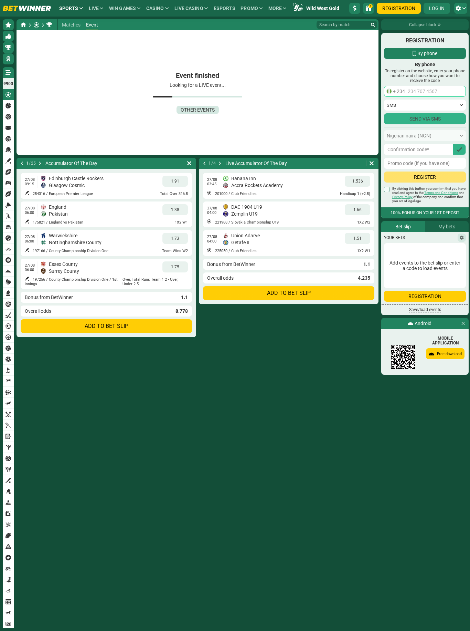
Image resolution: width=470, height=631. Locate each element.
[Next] (40, 163)
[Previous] (22, 163)
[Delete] (189, 163)
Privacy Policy (402, 197)
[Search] (373, 25)
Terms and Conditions (441, 193)
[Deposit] (354, 8)
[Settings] (462, 238)
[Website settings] (460, 8)
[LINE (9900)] (23, 24)
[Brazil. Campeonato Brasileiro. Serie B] (49, 24)
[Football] (36, 24)
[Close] (463, 323)
